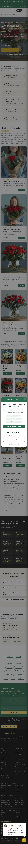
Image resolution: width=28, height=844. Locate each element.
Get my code (14, 440)
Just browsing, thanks (14, 444)
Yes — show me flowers (14, 426)
